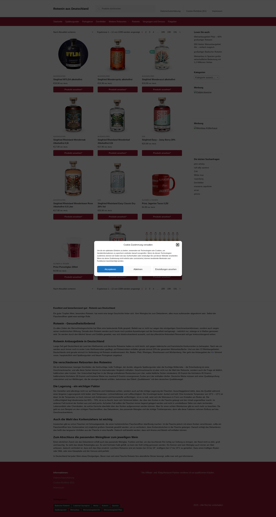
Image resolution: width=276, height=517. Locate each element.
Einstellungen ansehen (165, 269)
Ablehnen (138, 269)
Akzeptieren (110, 269)
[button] (177, 244)
